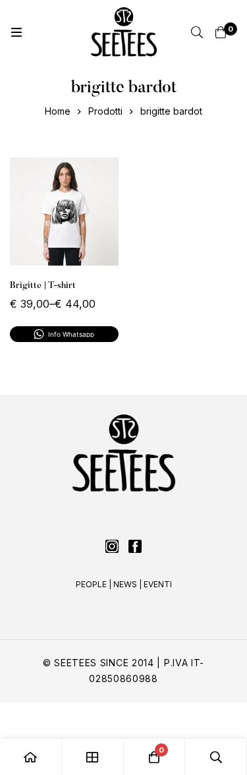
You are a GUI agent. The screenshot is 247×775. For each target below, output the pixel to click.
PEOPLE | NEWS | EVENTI (124, 584)
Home (57, 111)
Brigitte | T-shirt (43, 286)
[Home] (31, 757)
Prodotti (105, 111)
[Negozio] (93, 757)
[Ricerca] (197, 32)
